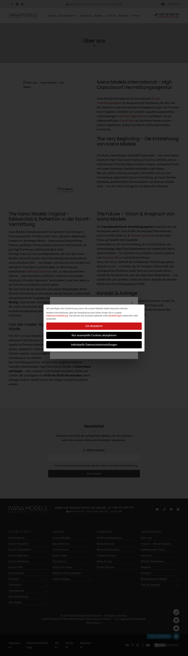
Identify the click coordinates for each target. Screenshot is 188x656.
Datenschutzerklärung (57, 315)
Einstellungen (115, 315)
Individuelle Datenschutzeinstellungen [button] (94, 344)
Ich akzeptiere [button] (94, 326)
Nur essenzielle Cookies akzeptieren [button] (94, 335)
